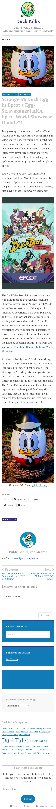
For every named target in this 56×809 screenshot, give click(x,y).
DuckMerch (24, 734)
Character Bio (8, 728)
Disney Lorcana (21, 731)
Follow (28, 798)
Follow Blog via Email (28, 767)
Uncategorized (13, 753)
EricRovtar (39, 485)
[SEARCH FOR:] (28, 634)
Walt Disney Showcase (41, 753)
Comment (45, 615)
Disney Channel (8, 731)
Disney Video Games (10, 735)
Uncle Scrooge (26, 753)
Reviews (29, 749)
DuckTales (15, 740)
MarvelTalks (42, 746)
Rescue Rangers (18, 750)
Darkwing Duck (29, 728)
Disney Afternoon (44, 728)
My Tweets (12, 659)
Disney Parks (44, 731)
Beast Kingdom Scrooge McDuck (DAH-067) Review (42, 573)
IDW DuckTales (29, 746)
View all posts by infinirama (25, 558)
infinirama (25, 94)
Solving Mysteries (41, 750)
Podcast (6, 749)
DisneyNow (33, 731)
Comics (18, 728)
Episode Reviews (8, 746)
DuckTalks (28, 21)
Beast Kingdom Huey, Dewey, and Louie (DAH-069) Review (14, 573)
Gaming (19, 746)
